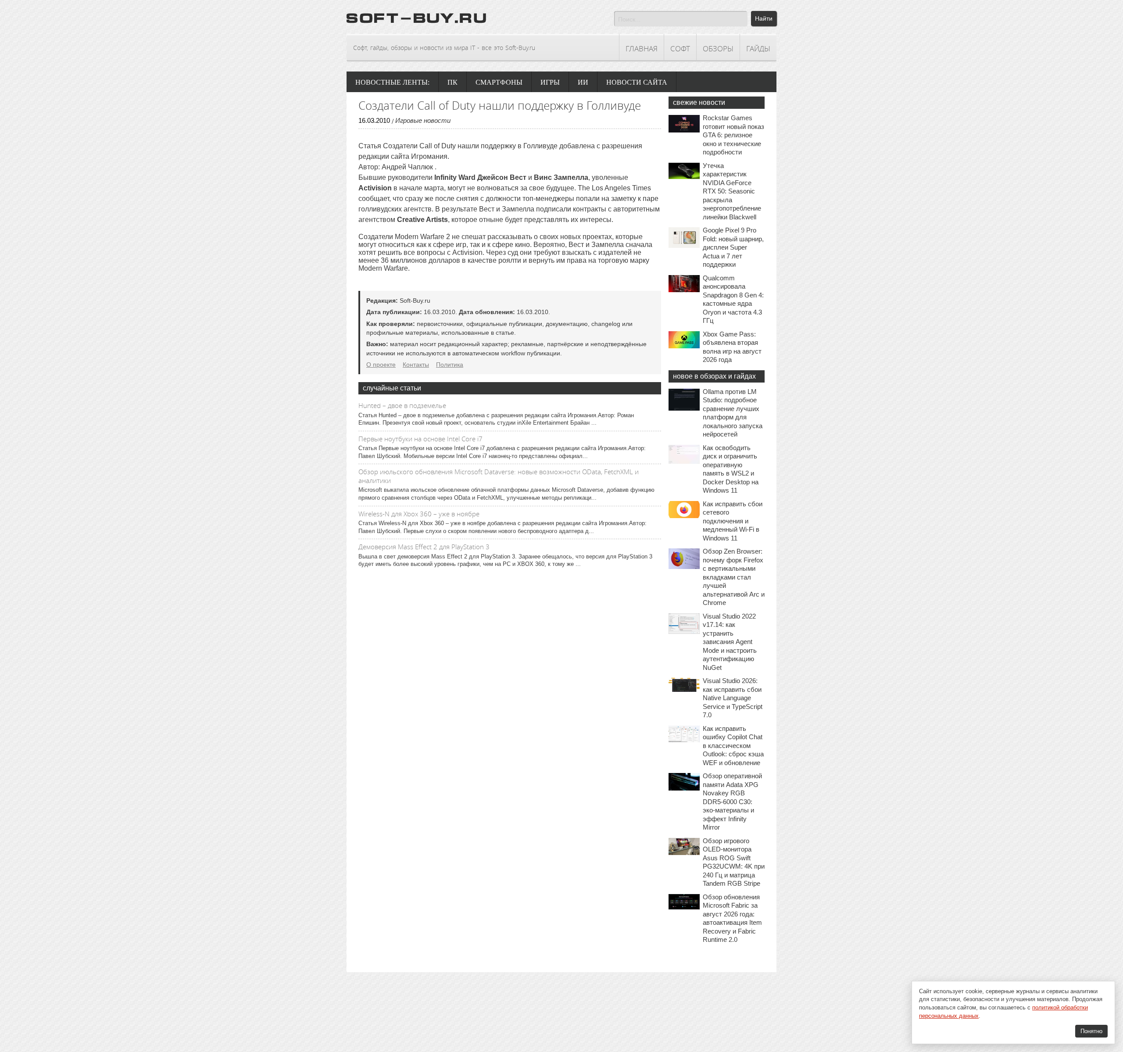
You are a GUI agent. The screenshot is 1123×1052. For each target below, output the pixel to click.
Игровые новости (423, 120)
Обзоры (718, 48)
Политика (449, 364)
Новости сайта (636, 82)
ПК (452, 82)
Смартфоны (499, 82)
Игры (550, 82)
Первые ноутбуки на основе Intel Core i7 (420, 438)
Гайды (758, 48)
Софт (680, 48)
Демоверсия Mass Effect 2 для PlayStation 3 (424, 546)
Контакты (416, 364)
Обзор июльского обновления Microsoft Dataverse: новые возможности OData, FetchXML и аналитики (498, 476)
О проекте (381, 364)
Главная (642, 48)
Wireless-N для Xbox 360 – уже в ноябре (418, 513)
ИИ (583, 82)
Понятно (1091, 1031)
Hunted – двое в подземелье (402, 405)
